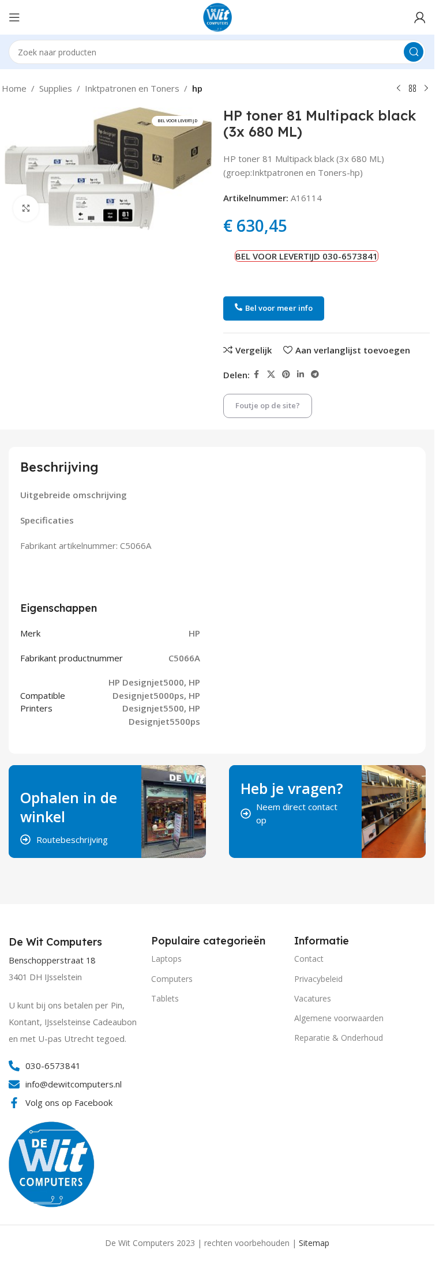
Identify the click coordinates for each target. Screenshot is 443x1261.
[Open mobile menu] (14, 17)
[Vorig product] (399, 89)
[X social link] (271, 374)
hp (197, 88)
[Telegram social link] (314, 374)
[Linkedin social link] (300, 374)
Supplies (55, 88)
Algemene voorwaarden (339, 1017)
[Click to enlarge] (26, 208)
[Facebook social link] (257, 374)
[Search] (413, 52)
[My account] (419, 17)
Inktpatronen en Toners (132, 88)
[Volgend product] (426, 89)
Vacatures (312, 998)
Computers (172, 978)
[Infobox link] (57, 942)
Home (14, 88)
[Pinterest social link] (286, 374)
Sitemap (314, 1242)
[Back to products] (412, 89)
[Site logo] (217, 16)
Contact (309, 958)
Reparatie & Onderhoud (338, 1037)
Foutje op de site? (267, 405)
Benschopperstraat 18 (52, 960)
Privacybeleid (318, 978)
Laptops (166, 958)
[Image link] (52, 1163)
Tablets (165, 998)
